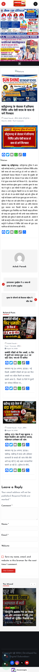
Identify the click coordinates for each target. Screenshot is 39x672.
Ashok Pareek (8, 118)
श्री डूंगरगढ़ (26, 118)
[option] (19, 607)
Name (5, 524)
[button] (31, 584)
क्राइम (20, 118)
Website (5, 546)
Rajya (12, 607)
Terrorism (13, 346)
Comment (6, 506)
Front (7, 346)
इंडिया (16, 118)
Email (5, 535)
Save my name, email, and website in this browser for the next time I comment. (19, 560)
